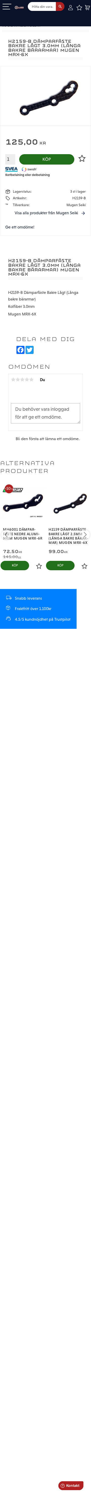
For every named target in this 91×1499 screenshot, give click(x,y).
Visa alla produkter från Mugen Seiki (46, 213)
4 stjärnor (27, 379)
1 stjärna (13, 379)
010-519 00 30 (21, 16)
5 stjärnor (31, 379)
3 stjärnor (22, 379)
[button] (7, 7)
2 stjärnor (17, 379)
